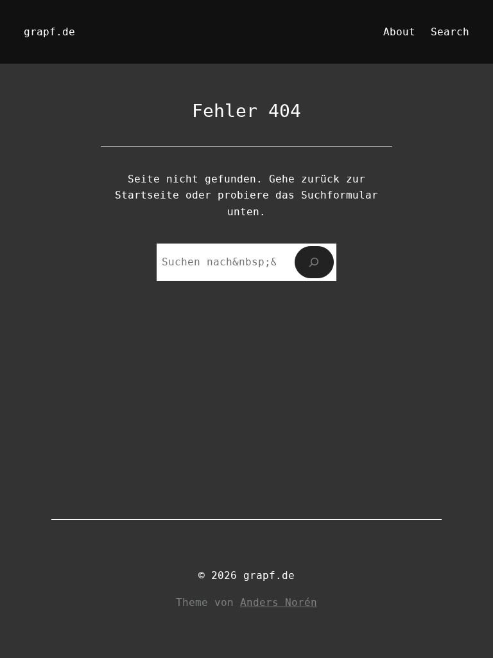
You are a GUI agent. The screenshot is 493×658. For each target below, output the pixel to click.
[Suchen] (314, 262)
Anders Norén (278, 602)
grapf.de (49, 32)
